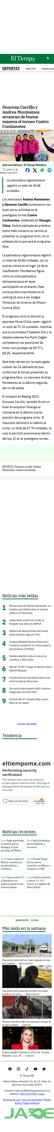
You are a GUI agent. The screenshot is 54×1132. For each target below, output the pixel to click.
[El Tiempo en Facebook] (12, 1069)
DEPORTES (11, 68)
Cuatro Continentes (26, 469)
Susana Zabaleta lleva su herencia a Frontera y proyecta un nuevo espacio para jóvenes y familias (30, 645)
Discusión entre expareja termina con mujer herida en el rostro (25, 992)
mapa (41, 1093)
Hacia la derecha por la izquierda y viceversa (38, 844)
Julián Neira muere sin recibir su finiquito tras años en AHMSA (26, 621)
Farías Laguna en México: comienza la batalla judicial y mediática (12, 863)
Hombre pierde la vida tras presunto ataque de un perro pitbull (26, 1023)
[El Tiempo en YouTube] (38, 1069)
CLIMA (35, 920)
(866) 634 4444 (28, 1093)
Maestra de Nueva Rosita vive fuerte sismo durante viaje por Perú (28, 632)
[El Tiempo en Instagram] (21, 1069)
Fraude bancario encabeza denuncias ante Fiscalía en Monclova (29, 679)
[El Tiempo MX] (22, 61)
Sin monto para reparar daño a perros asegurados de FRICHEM (29, 690)
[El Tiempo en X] (44, 1069)
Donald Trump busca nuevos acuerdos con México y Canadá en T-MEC (39, 863)
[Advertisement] (27, 27)
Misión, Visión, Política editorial (33, 1101)
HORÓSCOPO (22, 920)
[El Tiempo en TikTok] (29, 1069)
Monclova (30, 69)
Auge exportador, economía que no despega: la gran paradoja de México (12, 845)
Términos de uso (11, 1099)
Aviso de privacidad (32, 1099)
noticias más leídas (27, 723)
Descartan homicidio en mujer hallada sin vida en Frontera (26, 961)
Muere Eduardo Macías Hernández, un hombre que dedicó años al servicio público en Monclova (30, 609)
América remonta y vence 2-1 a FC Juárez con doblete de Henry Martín (39, 882)
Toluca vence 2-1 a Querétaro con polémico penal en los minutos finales (12, 882)
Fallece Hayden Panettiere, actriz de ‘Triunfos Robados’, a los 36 (26, 1054)
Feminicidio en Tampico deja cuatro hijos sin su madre (28, 700)
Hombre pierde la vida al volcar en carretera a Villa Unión (28, 657)
